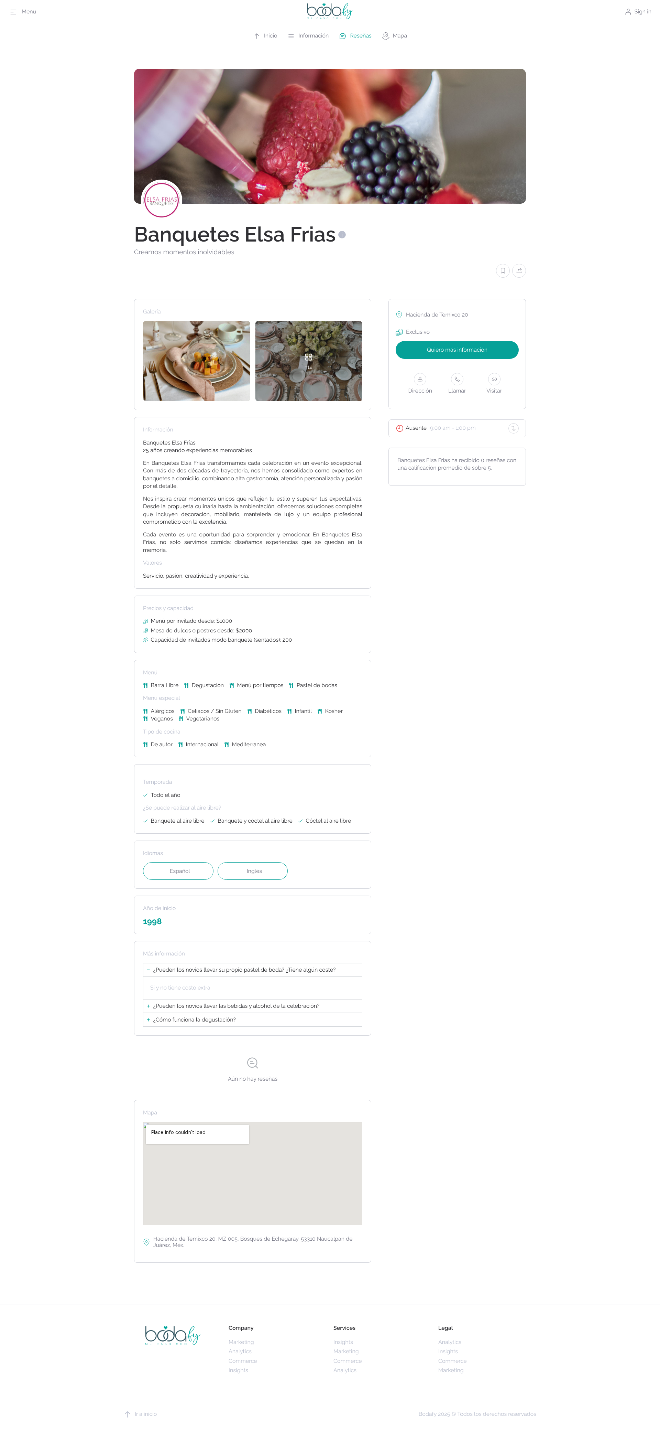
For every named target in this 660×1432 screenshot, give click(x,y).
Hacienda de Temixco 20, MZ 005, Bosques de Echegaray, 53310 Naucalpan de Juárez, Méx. (253, 1242)
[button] (503, 270)
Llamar (457, 390)
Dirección (420, 390)
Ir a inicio (146, 1414)
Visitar (494, 390)
